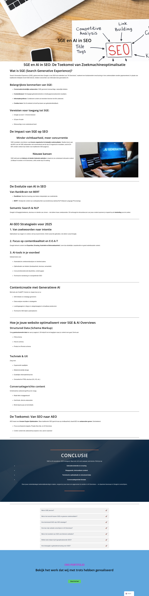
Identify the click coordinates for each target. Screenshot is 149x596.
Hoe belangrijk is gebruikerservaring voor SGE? (56, 546)
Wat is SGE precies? (47, 510)
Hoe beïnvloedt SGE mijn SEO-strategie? (54, 522)
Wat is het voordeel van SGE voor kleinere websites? (57, 534)
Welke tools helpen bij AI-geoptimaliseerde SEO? (56, 540)
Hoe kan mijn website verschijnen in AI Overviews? (57, 528)
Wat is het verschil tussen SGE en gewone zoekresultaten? (59, 516)
